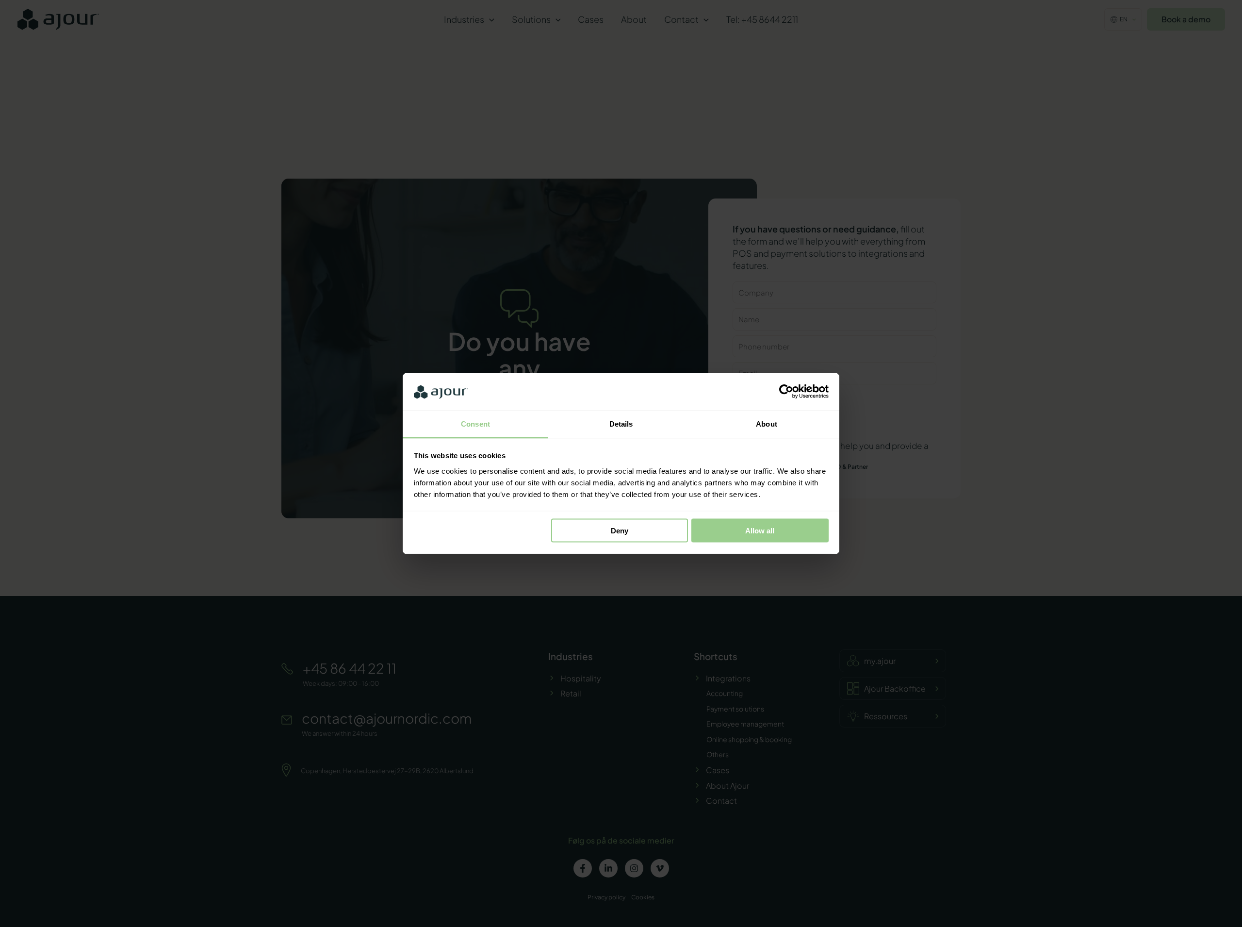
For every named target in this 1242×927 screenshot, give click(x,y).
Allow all (759, 531)
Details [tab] (621, 423)
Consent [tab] (475, 423)
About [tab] (766, 423)
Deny (619, 531)
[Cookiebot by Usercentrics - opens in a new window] (786, 391)
